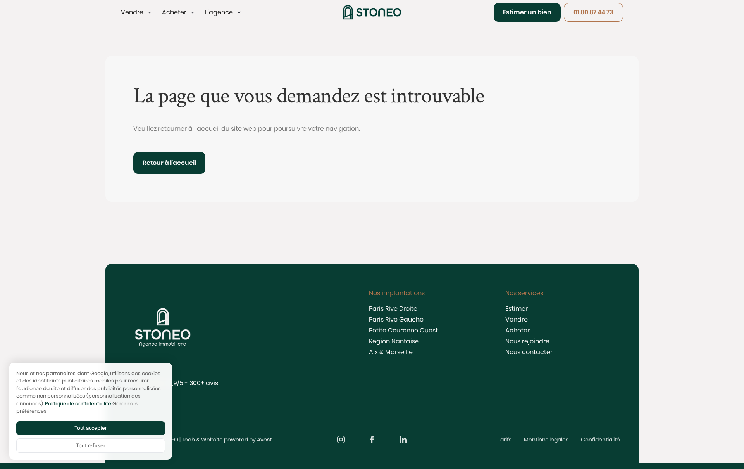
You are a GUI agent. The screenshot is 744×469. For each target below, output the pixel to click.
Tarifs (505, 439)
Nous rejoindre (527, 341)
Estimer (516, 308)
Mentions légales (546, 439)
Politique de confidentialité (78, 403)
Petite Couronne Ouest (403, 330)
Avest (264, 439)
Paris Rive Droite (393, 308)
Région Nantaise (394, 341)
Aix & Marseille (391, 352)
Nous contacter (529, 352)
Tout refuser (90, 445)
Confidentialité (600, 439)
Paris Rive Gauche (396, 319)
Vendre (516, 319)
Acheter (517, 330)
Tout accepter (90, 428)
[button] (137, 12)
